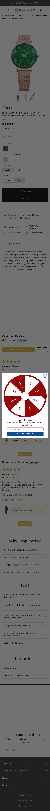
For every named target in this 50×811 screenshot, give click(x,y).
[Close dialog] (45, 376)
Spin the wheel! (25, 433)
